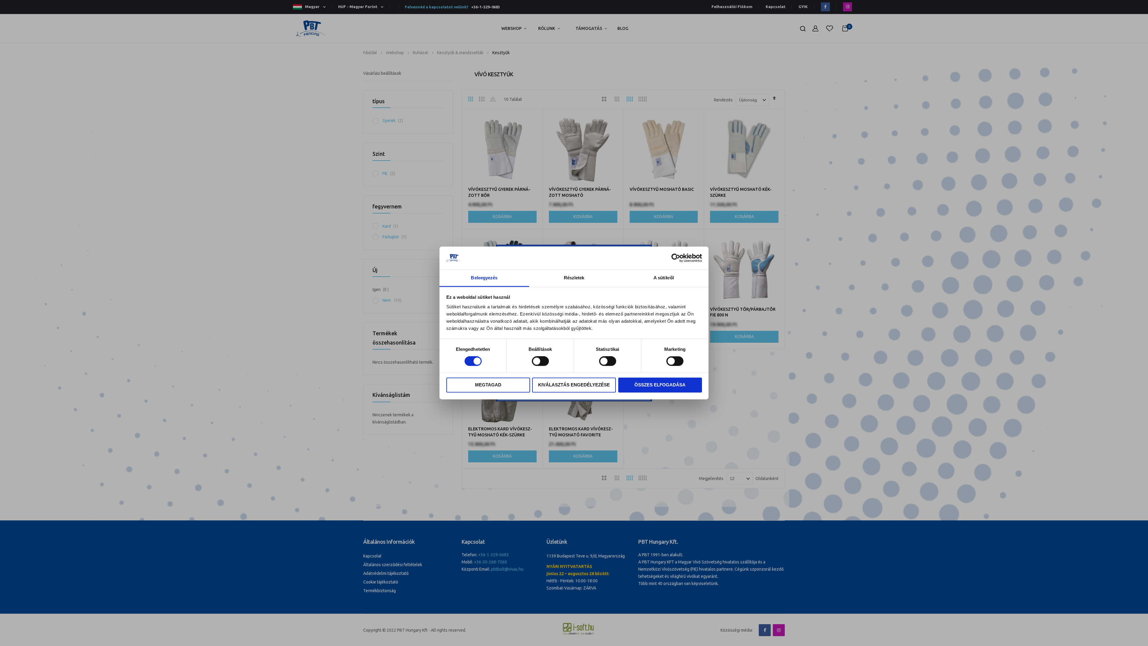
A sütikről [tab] (664, 277)
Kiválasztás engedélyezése (574, 384)
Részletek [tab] (574, 277)
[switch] (540, 362)
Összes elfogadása (660, 384)
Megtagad (488, 384)
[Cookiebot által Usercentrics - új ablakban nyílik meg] (676, 258)
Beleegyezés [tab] (484, 277)
